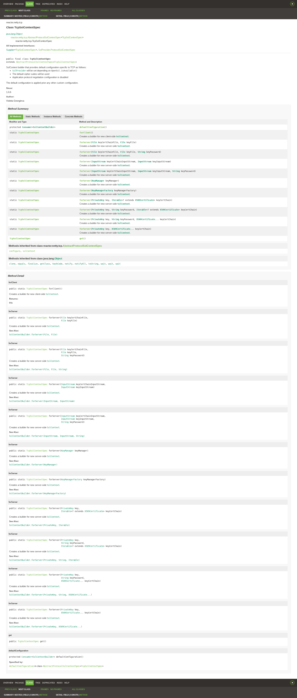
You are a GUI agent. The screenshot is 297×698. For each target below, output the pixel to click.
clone (12, 264)
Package (19, 4)
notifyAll (80, 264)
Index (59, 4)
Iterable (117, 200)
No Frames (56, 10)
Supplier (10, 49)
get (81, 238)
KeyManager (98, 180)
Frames (45, 10)
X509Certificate (144, 200)
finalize (33, 264)
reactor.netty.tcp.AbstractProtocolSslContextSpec (36, 37)
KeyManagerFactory (102, 190)
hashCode (57, 264)
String (141, 152)
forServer (85, 142)
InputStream (98, 161)
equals (21, 264)
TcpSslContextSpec (72, 37)
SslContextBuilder (43, 127)
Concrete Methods (73, 116)
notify (68, 264)
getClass (45, 264)
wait (103, 264)
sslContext (29, 251)
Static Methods (33, 116)
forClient (85, 132)
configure (14, 251)
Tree (37, 4)
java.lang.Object (14, 34)
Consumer (27, 127)
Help (66, 4)
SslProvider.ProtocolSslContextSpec (56, 49)
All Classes (78, 10)
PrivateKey (98, 200)
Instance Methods (52, 116)
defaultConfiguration (92, 127)
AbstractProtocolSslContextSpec (34, 62)
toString (93, 264)
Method (43, 16)
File (94, 142)
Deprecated (48, 4)
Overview (8, 4)
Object (58, 258)
